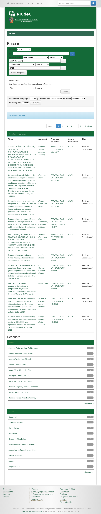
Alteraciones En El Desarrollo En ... (23, 444)
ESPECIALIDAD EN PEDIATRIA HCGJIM (57, 301)
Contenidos (64, 491)
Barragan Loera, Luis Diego (20, 376)
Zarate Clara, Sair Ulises (42, 203)
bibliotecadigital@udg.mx (32, 511)
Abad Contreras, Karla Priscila (21, 354)
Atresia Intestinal (15, 456)
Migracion (13, 433)
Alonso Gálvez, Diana (17, 365)
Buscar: (12, 50)
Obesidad (13, 417)
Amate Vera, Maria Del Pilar (20, 370)
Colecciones (8, 491)
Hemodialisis (14, 428)
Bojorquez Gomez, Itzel (18, 392)
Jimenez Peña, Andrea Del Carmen (23, 348)
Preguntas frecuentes (69, 497)
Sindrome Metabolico (17, 439)
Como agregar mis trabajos (42, 491)
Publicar (34, 489)
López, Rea (43, 283)
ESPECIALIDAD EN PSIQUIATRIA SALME (58, 237)
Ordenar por (44, 99)
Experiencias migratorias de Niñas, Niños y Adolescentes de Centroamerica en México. (21, 257)
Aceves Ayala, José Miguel (20, 359)
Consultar (7, 489)
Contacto (63, 499)
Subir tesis (35, 497)
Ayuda (39, 3)
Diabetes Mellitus (16, 422)
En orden (67, 99)
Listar (29, 3)
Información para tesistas (41, 494)
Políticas (63, 494)
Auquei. (12, 461)
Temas (6, 497)
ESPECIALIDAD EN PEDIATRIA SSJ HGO (57, 149)
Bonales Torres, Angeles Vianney (22, 398)
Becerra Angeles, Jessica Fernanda (23, 387)
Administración (66, 502)
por (10, 54)
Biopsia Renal (14, 467)
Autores (6, 494)
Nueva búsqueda (18, 72)
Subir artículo (36, 499)
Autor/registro (15, 103)
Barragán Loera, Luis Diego (20, 381)
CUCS (70, 147)
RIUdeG (12, 34)
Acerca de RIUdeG (67, 489)
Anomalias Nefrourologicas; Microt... (24, 450)
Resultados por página (19, 99)
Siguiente (88, 126)
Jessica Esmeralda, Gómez (43, 237)
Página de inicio (16, 3)
